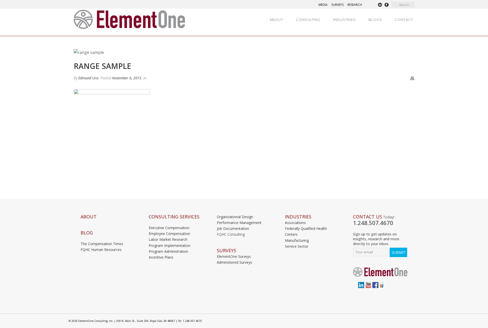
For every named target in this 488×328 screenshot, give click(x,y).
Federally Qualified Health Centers (306, 231)
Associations (295, 222)
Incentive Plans (161, 257)
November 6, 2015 (126, 78)
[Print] (412, 77)
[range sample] (244, 52)
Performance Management (239, 222)
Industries (344, 20)
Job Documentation (233, 228)
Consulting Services (174, 217)
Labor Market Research (168, 239)
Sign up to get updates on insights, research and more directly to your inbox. (376, 239)
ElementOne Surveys (234, 256)
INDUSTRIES (298, 217)
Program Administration (168, 251)
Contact (404, 20)
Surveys (226, 251)
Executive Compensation (169, 227)
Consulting (308, 20)
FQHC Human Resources (101, 249)
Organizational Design (235, 216)
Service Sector (296, 246)
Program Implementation (169, 245)
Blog (87, 233)
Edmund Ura (88, 78)
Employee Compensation (169, 233)
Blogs (375, 20)
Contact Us (367, 217)
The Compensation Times (102, 243)
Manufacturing (297, 240)
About (276, 20)
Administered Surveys (234, 262)
